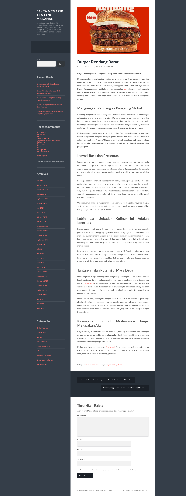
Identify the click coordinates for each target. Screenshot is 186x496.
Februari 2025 (42, 217)
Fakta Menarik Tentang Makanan (50, 15)
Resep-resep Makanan (45, 360)
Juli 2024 (40, 249)
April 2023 (40, 308)
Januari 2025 (41, 222)
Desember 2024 (42, 226)
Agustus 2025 (42, 203)
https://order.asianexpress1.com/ (48, 140)
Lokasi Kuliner (42, 351)
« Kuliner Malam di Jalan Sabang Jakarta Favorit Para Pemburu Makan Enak (106, 380)
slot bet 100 (41, 134)
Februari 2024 (42, 272)
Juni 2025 (40, 208)
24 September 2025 (85, 67)
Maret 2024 (41, 267)
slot (38, 148)
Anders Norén (137, 490)
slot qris (39, 136)
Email (80, 449)
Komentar (82, 415)
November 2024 (42, 231)
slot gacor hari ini (43, 152)
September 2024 (43, 240)
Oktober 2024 (42, 235)
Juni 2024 (40, 253)
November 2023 (42, 281)
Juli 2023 (40, 299)
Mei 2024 (40, 258)
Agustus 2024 (42, 244)
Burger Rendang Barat (114, 365)
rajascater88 (41, 132)
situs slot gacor (42, 156)
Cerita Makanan (42, 328)
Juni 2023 (40, 304)
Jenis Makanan (42, 342)
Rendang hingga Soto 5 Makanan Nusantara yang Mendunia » (124, 388)
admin (99, 67)
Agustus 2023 (42, 295)
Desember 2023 (42, 276)
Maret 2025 (41, 212)
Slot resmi (110, 347)
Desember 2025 (42, 190)
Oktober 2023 (42, 285)
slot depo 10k (41, 150)
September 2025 (43, 199)
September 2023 (43, 290)
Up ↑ (147, 490)
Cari (38, 60)
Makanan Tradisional (44, 355)
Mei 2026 (40, 181)
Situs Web (81, 459)
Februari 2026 (42, 185)
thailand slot (41, 142)
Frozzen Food (41, 332)
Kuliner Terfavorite (43, 346)
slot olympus (41, 144)
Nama (80, 439)
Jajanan (39, 337)
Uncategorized (42, 364)
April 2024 (40, 263)
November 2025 (42, 194)
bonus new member (43, 138)
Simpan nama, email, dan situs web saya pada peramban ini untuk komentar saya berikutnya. (108, 470)
